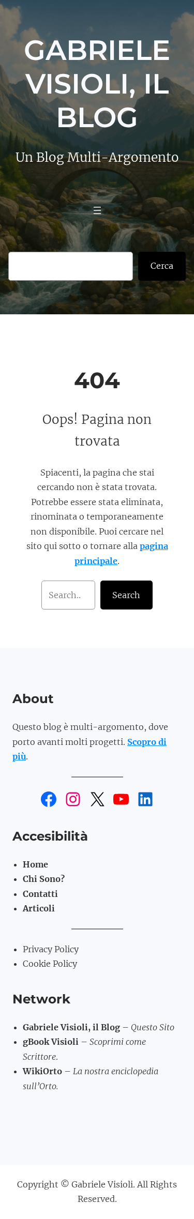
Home (35, 864)
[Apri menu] (97, 210)
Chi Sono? (44, 879)
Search (126, 595)
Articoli (39, 908)
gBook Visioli (51, 1042)
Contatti (40, 894)
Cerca (162, 266)
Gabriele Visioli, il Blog (97, 83)
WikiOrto (42, 1071)
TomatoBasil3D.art (62, 1100)
